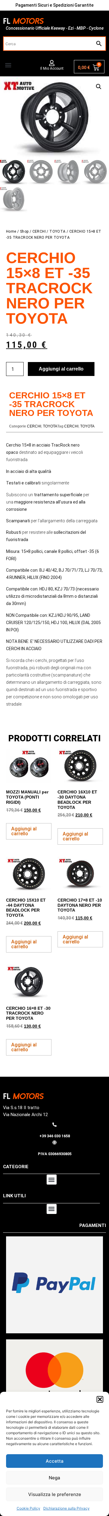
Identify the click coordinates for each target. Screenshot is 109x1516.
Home (11, 231)
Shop (24, 231)
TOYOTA (57, 231)
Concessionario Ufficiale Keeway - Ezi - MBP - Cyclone (55, 28)
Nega (54, 1478)
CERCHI (39, 231)
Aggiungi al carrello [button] (24, 831)
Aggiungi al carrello (61, 368)
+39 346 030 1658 (54, 1136)
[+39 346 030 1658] (54, 1124)
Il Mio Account (52, 68)
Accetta (55, 1461)
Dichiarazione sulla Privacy (66, 1508)
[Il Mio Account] (52, 63)
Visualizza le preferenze (54, 1494)
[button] (100, 1399)
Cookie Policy (28, 1508)
